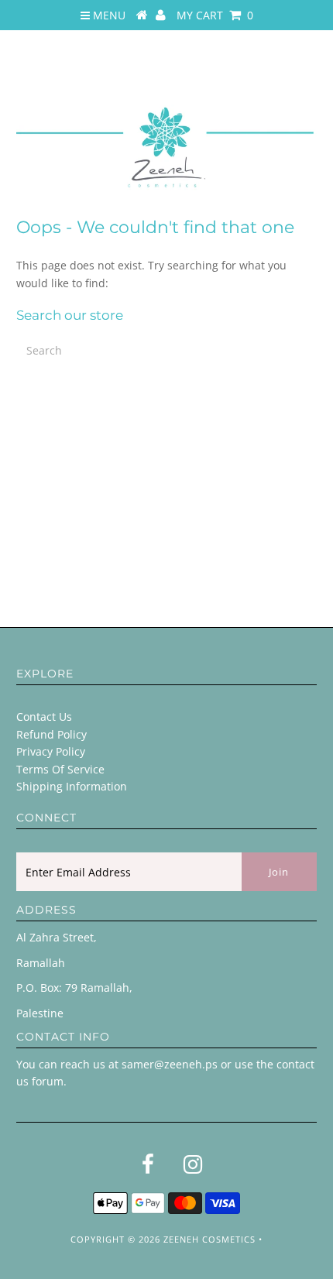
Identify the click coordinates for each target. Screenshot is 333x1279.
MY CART (215, 15)
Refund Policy (51, 734)
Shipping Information (71, 786)
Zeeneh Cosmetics (209, 1239)
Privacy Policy (50, 751)
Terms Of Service (60, 769)
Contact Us (44, 716)
